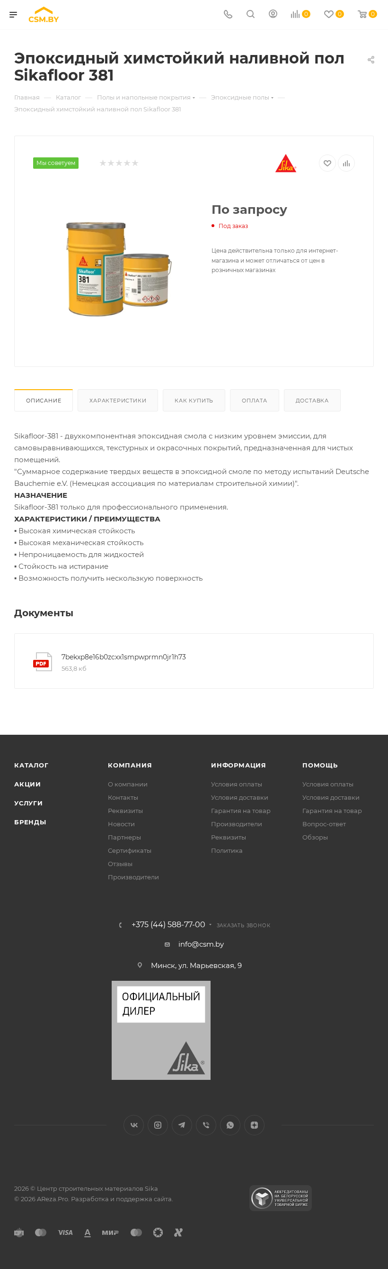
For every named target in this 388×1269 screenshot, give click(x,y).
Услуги (28, 803)
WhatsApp (230, 1125)
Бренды (30, 822)
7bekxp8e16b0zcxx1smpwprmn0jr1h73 (124, 657)
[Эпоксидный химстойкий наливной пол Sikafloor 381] (115, 267)
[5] (135, 163)
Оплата (254, 400)
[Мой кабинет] (273, 14)
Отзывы (120, 863)
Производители (133, 877)
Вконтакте (133, 1125)
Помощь (320, 765)
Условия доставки (239, 797)
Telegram (182, 1125)
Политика (227, 850)
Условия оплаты (236, 784)
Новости (121, 824)
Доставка (312, 400)
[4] (127, 163)
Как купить (194, 400)
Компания (130, 765)
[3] (119, 163)
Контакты (123, 797)
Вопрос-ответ (324, 824)
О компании (128, 784)
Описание (43, 400)
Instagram (158, 1125)
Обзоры (315, 837)
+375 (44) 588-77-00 (168, 925)
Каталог (31, 765)
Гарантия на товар (241, 810)
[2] (110, 163)
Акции (27, 784)
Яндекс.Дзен (254, 1125)
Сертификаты (129, 850)
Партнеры (124, 837)
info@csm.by (201, 944)
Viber (206, 1125)
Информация (238, 765)
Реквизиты (125, 810)
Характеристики (117, 400)
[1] (102, 163)
